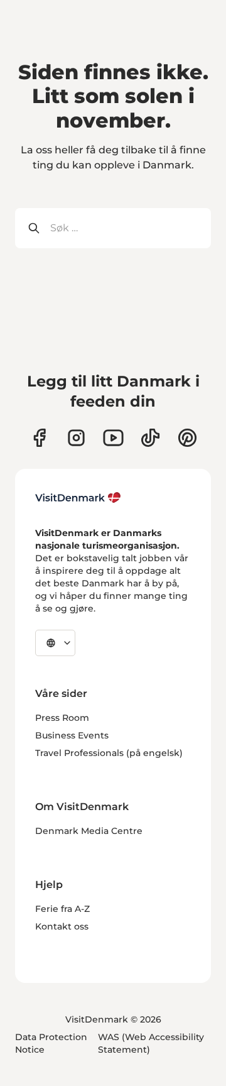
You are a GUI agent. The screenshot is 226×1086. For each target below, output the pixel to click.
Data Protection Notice (51, 1043)
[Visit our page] (76, 438)
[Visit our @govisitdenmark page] (150, 438)
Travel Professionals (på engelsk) (109, 753)
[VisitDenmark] (78, 497)
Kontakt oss (62, 926)
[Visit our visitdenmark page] (113, 438)
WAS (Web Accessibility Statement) (151, 1043)
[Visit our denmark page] (39, 438)
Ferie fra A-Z (62, 908)
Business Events (72, 735)
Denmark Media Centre (89, 830)
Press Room (62, 717)
